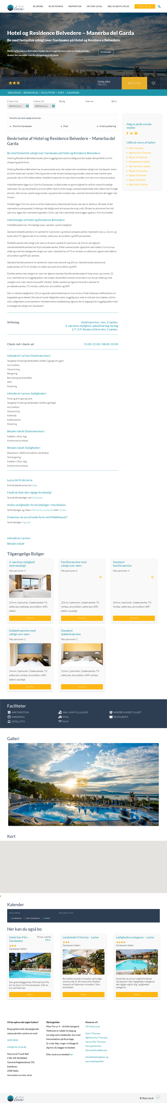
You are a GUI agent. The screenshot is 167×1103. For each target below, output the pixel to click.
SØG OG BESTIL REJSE (118, 6)
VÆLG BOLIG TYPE (66, 913)
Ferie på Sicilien (93, 1046)
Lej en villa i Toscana (95, 1041)
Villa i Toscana (136, 148)
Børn (114, 101)
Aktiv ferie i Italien (138, 184)
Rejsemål (38, 6)
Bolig (62, 101)
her (71, 1054)
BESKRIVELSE (31, 92)
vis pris (30, 618)
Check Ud (38, 101)
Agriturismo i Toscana (140, 152)
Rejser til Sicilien (137, 179)
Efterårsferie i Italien (139, 161)
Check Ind (12, 101)
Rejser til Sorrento (138, 170)
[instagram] (136, 133)
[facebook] (127, 133)
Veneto (62, 510)
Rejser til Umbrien (138, 157)
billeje (34, 485)
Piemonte (36, 510)
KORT (61, 92)
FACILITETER (48, 92)
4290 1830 (12, 1040)
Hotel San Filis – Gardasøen (19, 939)
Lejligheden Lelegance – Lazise (135, 937)
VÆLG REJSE (14, 92)
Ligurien (27, 522)
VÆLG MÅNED (14, 913)
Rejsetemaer (56, 6)
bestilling (134, 83)
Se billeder (106, 51)
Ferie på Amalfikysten (96, 1050)
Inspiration (74, 6)
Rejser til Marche (137, 175)
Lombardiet (48, 510)
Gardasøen (37, 497)
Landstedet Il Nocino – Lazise (81, 937)
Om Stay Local (94, 6)
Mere (30, 994)
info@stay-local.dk (16, 1046)
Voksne (89, 101)
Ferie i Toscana (92, 1033)
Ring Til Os (145, 6)
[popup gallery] (30, 586)
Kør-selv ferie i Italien (140, 166)
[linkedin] (131, 133)
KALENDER (73, 92)
